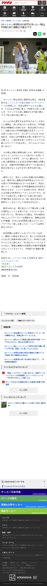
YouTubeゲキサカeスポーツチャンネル (31, 535)
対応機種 (4, 562)
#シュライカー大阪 (8, 320)
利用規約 (4, 565)
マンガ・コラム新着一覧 (9, 545)
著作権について (14, 562)
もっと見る (23, 390)
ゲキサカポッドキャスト (9, 537)
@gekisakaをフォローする (14, 482)
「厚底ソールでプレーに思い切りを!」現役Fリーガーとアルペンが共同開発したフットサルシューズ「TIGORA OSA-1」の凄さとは (25, 375)
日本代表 (4, 520)
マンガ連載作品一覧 (23, 545)
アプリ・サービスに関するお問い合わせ (13, 570)
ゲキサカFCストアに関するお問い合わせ (13, 572)
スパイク (37, 520)
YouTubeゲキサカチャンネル (10, 535)
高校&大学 (21, 520)
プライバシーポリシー (16, 565)
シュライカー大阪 (15, 103)
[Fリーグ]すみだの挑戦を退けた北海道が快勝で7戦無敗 (25, 383)
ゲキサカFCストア (7, 555)
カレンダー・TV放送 (33, 555)
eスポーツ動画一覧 (20, 547)
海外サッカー (29, 520)
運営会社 (24, 562)
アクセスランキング (20, 555)
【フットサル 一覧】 (16, 31)
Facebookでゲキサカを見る (14, 486)
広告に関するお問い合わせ (9, 568)
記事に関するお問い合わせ (27, 568)
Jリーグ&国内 (13, 520)
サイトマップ (33, 562)
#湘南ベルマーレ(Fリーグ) (26, 320)
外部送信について (31, 565)
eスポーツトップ (35, 545)
